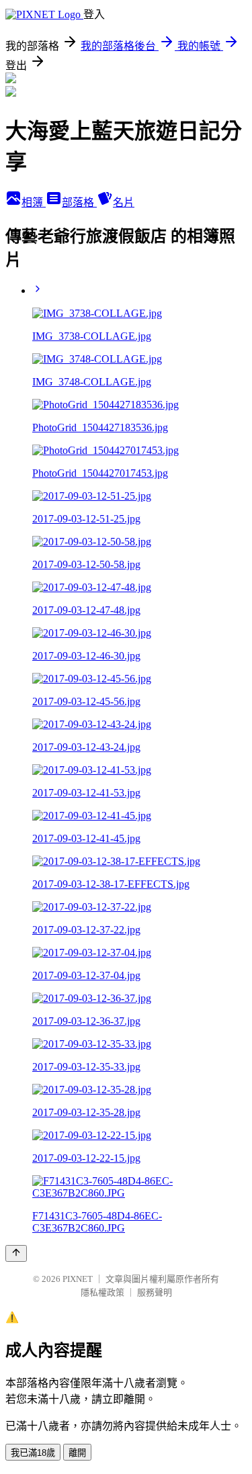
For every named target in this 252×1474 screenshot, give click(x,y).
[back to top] (16, 1253)
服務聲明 (154, 1292)
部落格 (79, 202)
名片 (123, 202)
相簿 (34, 202)
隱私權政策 (102, 1292)
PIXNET (77, 1279)
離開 (77, 1453)
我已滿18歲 (33, 1453)
